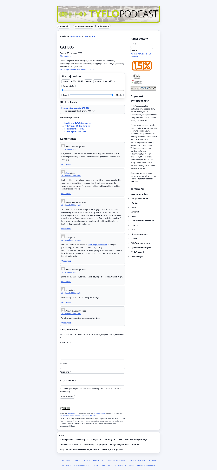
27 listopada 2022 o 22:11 (71, 149)
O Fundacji (89, 444)
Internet (135, 212)
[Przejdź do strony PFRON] (144, 82)
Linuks (134, 225)
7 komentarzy (66, 56)
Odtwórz (66, 81)
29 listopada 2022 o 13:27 (71, 272)
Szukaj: (134, 43)
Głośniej (119, 95)
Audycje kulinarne (139, 198)
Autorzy (108, 439)
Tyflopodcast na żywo (141, 247)
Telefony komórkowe (140, 243)
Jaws (133, 216)
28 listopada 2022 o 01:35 (71, 205)
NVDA (134, 229)
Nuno (67, 173)
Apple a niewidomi (139, 194)
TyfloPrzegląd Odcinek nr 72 (77, 126)
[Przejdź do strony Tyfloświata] (144, 88)
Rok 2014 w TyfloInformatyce (77, 123)
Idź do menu (103, 26)
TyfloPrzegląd (137, 252)
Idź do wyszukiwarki (83, 26)
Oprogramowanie (139, 234)
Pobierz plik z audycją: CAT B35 (75, 108)
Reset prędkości (68, 86)
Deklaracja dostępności (112, 449)
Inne (133, 207)
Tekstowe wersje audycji (136, 439)
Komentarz (65, 342)
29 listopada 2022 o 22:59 (71, 293)
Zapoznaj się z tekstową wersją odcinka (77, 69)
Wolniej (88, 81)
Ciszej (65, 95)
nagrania (71, 413)
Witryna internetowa (69, 380)
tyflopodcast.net (100, 413)
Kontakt (136, 444)
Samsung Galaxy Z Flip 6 (75, 131)
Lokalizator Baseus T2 (74, 129)
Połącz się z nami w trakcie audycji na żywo (79, 449)
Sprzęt (86, 36)
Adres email (65, 372)
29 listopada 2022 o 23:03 (71, 314)
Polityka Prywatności (119, 444)
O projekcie (102, 444)
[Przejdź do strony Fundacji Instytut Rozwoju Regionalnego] (144, 76)
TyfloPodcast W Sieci (69, 444)
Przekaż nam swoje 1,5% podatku (141, 55)
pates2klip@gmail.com (97, 244)
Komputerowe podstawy (142, 220)
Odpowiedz (66, 164)
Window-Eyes (137, 256)
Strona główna (66, 439)
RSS (120, 439)
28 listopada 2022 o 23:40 (71, 240)
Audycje (94, 439)
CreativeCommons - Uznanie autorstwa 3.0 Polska (78, 416)
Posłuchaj (80, 439)
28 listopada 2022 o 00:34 (71, 176)
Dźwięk (134, 203)
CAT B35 (93, 36)
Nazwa (63, 363)
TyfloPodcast (62, 7)
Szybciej (98, 81)
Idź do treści (63, 26)
